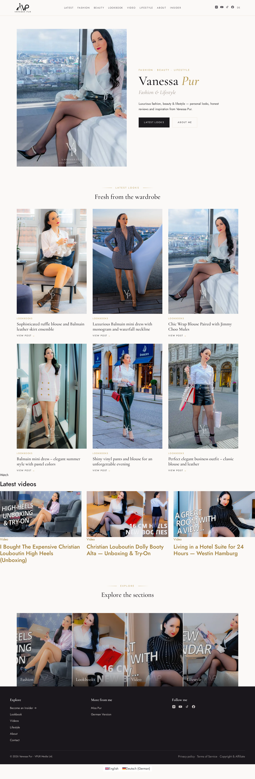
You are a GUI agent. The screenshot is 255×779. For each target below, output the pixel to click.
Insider (175, 8)
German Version (101, 714)
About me (185, 122)
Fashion (83, 8)
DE (238, 7)
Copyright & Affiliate (232, 756)
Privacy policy (186, 756)
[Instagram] (216, 7)
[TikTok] (227, 7)
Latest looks (154, 122)
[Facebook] (232, 7)
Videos (14, 721)
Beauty (99, 8)
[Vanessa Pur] (23, 7)
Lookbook (115, 8)
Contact (15, 740)
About (161, 8)
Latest (69, 8)
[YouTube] (222, 7)
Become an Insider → (23, 708)
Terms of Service (207, 756)
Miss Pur (96, 708)
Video (131, 8)
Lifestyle (146, 8)
